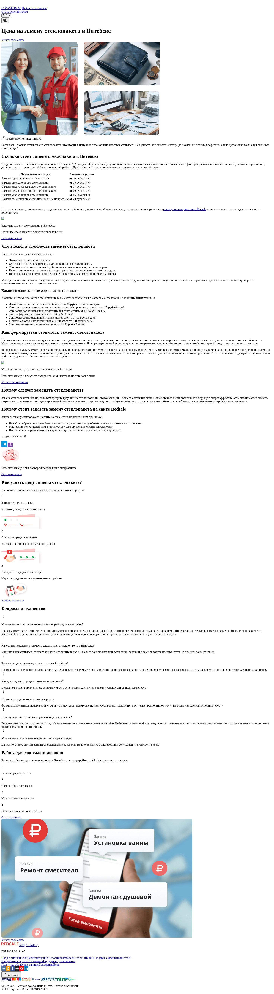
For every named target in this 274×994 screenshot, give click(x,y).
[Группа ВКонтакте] (3, 969)
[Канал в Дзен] (17, 969)
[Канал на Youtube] (21, 969)
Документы (46, 964)
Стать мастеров (11, 817)
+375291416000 (11, 8)
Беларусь (13, 975)
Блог (56, 964)
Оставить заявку (11, 238)
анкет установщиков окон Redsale (184, 209)
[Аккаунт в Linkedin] (26, 969)
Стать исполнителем (14, 11)
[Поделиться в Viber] (10, 446)
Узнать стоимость (12, 40)
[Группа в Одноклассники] (8, 969)
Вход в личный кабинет (16, 957)
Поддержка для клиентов (59, 961)
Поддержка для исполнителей (112, 957)
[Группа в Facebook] (12, 969)
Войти (6, 15)
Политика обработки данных (20, 964)
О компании (35, 961)
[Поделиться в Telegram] (4, 446)
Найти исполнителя (34, 8)
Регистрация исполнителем (49, 957)
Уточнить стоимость (14, 382)
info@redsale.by (29, 945)
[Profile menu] (5, 20)
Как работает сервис (14, 961)
